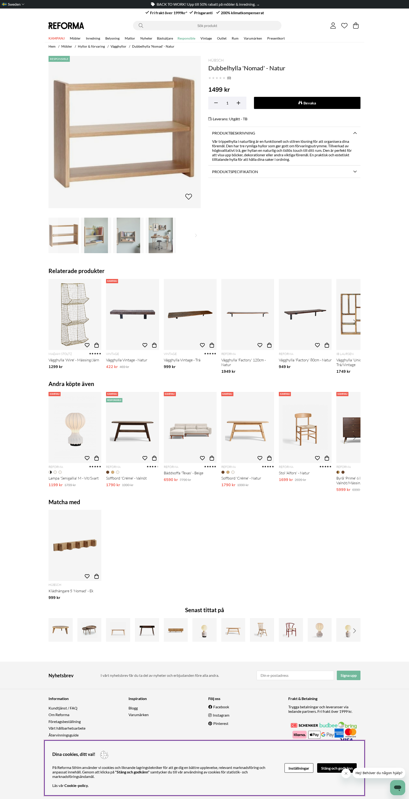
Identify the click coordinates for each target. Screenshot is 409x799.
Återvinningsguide (64, 735)
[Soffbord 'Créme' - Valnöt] (132, 427)
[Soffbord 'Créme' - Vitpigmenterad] (233, 630)
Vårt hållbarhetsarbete (67, 728)
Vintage (206, 38)
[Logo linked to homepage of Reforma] (66, 25)
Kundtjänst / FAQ (63, 708)
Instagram (221, 715)
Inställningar (299, 768)
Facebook (221, 707)
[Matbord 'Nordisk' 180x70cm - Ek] (118, 630)
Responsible (186, 38)
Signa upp (349, 675)
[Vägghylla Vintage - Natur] (132, 314)
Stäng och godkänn (337, 768)
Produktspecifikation (235, 171)
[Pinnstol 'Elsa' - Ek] (262, 630)
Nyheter (146, 38)
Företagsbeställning (65, 721)
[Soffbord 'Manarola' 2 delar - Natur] (89, 630)
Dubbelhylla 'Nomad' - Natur (153, 46)
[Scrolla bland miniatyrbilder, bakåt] (53, 235)
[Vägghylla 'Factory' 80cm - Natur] (305, 314)
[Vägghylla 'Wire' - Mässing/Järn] (75, 314)
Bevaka (309, 103)
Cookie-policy (76, 785)
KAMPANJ (57, 38)
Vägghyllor (118, 46)
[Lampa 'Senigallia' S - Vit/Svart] (204, 630)
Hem (52, 46)
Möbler (75, 38)
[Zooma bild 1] (125, 132)
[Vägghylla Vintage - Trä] (190, 314)
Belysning (112, 38)
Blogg (133, 708)
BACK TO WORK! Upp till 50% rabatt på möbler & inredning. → (207, 4)
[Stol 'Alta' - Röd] (291, 630)
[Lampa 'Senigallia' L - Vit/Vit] (320, 630)
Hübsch (216, 60)
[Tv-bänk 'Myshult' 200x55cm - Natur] (176, 630)
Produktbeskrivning (233, 133)
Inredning (93, 38)
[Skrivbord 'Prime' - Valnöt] (147, 630)
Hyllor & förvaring (91, 46)
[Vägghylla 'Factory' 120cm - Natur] (247, 314)
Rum (235, 38)
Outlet (222, 38)
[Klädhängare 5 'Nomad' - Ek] (75, 545)
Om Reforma (59, 714)
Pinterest (220, 723)
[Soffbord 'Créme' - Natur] (247, 427)
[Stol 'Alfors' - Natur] (305, 427)
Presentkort (276, 38)
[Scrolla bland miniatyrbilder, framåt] (196, 235)
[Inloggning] (333, 26)
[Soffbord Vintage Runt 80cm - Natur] (61, 630)
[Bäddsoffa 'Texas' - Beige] (190, 427)
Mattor (130, 38)
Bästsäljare (165, 38)
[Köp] (96, 345)
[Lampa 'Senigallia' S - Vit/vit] (348, 630)
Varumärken (253, 38)
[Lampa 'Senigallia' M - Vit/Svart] (75, 427)
